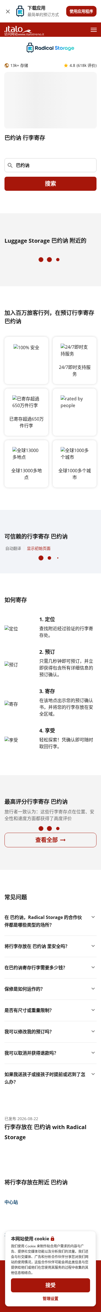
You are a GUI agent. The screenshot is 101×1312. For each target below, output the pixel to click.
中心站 (11, 1202)
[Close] (7, 11)
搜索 (50, 183)
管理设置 (50, 1298)
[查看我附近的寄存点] (89, 165)
